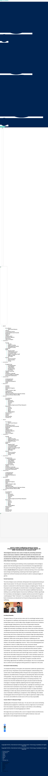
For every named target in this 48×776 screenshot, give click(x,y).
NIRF (3, 757)
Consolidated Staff (12, 352)
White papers (11, 411)
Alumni (7, 357)
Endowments (11, 359)
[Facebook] (24, 725)
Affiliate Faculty (12, 347)
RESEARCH (5, 383)
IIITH (22, 554)
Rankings (7, 333)
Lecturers (7, 348)
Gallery (7, 335)
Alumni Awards (12, 358)
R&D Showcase (9, 392)
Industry (10, 402)
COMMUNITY (5, 340)
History (7, 330)
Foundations (8, 398)
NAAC (3, 755)
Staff (6, 349)
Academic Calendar (10, 373)
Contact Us (8, 417)
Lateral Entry (11, 367)
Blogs (9, 410)
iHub (6, 389)
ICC (3, 758)
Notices (10, 408)
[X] (24, 727)
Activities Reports (9, 337)
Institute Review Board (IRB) (12, 394)
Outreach (7, 399)
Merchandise (8, 416)
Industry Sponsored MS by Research (17, 405)
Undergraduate (12, 365)
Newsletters (11, 401)
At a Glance (8, 328)
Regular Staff (11, 350)
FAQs (6, 382)
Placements (8, 413)
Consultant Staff (12, 353)
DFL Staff (10, 356)
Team (9, 404)
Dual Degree (11, 366)
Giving (9, 361)
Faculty (7, 343)
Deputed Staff (11, 355)
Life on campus (9, 339)
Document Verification (11, 375)
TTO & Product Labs (10, 390)
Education (10, 400)
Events (9, 407)
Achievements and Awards (12, 332)
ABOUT (4, 325)
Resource (7, 406)
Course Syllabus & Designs (12, 374)
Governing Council (10, 331)
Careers (7, 414)
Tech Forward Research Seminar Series (15, 393)
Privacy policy (5, 751)
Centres (7, 385)
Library (7, 372)
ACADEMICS (5, 362)
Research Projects (10, 388)
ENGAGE (4, 396)
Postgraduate (11, 368)
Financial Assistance (10, 381)
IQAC (3, 753)
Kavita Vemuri (12, 569)
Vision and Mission (12, 329)
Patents (7, 387)
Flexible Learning (9, 371)
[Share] (24, 731)
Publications (8, 391)
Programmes (8, 364)
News (9, 409)
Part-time (10, 370)
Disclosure (8, 338)
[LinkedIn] (24, 729)
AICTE (4, 756)
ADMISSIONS (5, 376)
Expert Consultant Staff (14, 354)
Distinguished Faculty (13, 346)
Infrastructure (8, 336)
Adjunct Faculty (12, 345)
